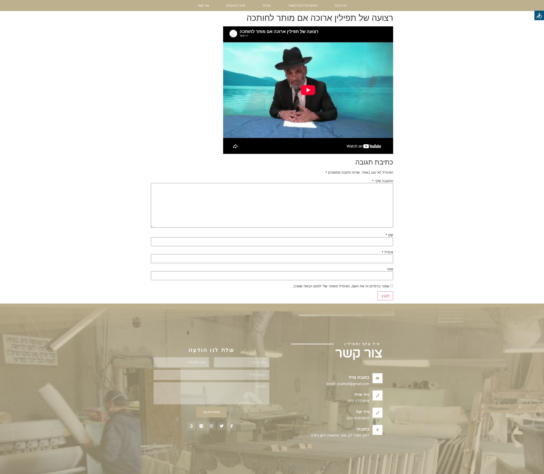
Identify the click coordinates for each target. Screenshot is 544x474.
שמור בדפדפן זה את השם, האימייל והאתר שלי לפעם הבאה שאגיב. (341, 286)
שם (389, 235)
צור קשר (203, 5)
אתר (390, 269)
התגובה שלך (382, 181)
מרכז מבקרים (235, 5)
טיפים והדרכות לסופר (302, 5)
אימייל (387, 252)
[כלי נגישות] (539, 15)
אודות (267, 5)
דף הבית (341, 5)
